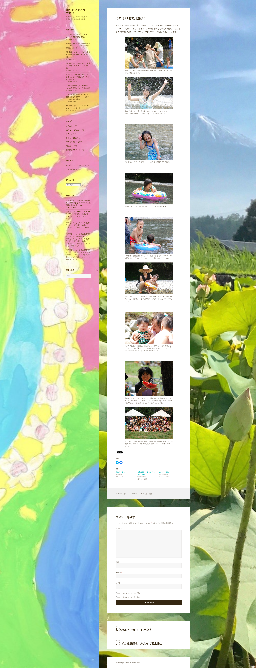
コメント (119, 529)
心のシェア (70, 134)
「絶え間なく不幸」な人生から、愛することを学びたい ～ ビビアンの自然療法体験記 (78, 96)
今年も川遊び (120, 472)
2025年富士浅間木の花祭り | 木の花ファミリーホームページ (78, 205)
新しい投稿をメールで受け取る (129, 597)
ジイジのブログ (71, 169)
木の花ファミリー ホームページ (77, 165)
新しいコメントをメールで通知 (129, 593)
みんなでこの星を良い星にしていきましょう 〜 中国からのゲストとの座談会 (78, 76)
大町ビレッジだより (73, 130)
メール (119, 572)
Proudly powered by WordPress (128, 663)
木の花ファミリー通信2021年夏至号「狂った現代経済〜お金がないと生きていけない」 (78, 213)
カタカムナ (70, 126)
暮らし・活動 (71, 138)
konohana (135, 494)
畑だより (69, 146)
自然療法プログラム (73, 150)
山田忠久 (86, 227)
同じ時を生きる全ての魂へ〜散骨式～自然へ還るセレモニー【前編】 (78, 65)
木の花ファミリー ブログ (77, 11)
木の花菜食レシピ (72, 142)
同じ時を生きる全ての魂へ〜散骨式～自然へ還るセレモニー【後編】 (78, 54)
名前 (118, 562)
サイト (118, 583)
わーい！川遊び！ (165, 472)
